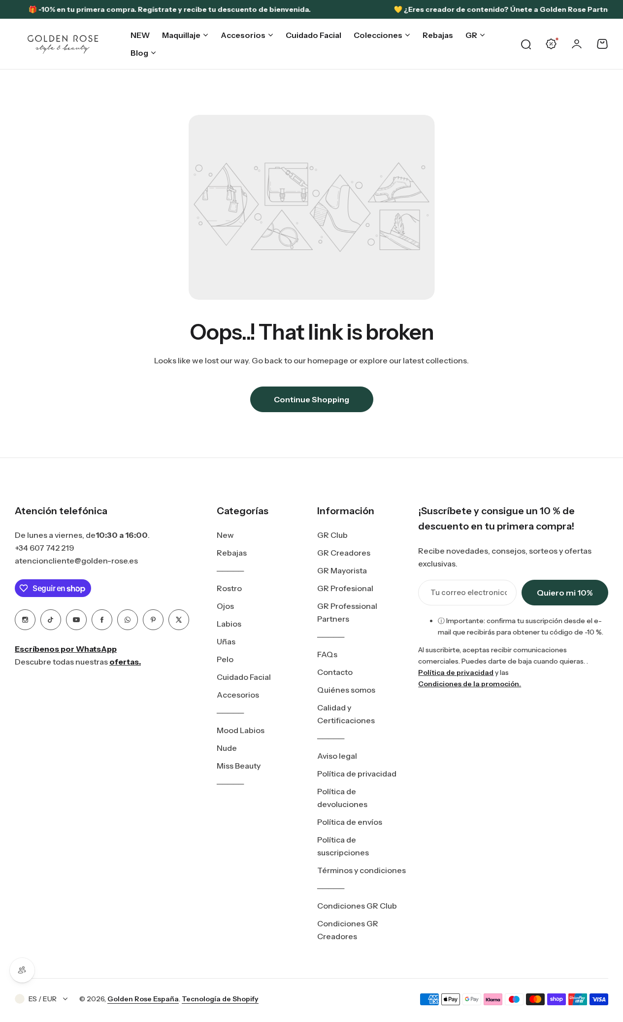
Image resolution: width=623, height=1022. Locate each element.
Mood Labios (240, 730)
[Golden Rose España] (63, 44)
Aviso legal (337, 756)
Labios (229, 624)
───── (230, 570)
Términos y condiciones (361, 870)
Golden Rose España (143, 998)
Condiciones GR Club (357, 906)
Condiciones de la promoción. (469, 683)
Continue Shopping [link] (311, 399)
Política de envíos (349, 822)
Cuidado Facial (244, 677)
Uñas (226, 641)
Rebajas (232, 553)
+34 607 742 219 (44, 548)
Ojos (225, 606)
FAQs (327, 654)
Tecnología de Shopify (220, 998)
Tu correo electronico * (468, 592)
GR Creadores (343, 553)
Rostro (229, 588)
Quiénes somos (346, 690)
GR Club (332, 535)
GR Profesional (345, 588)
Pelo (225, 659)
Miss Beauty (239, 766)
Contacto (335, 672)
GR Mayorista (342, 570)
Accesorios (238, 695)
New (225, 535)
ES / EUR (43, 998)
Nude (227, 748)
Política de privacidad (356, 773)
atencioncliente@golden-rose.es (76, 560)
